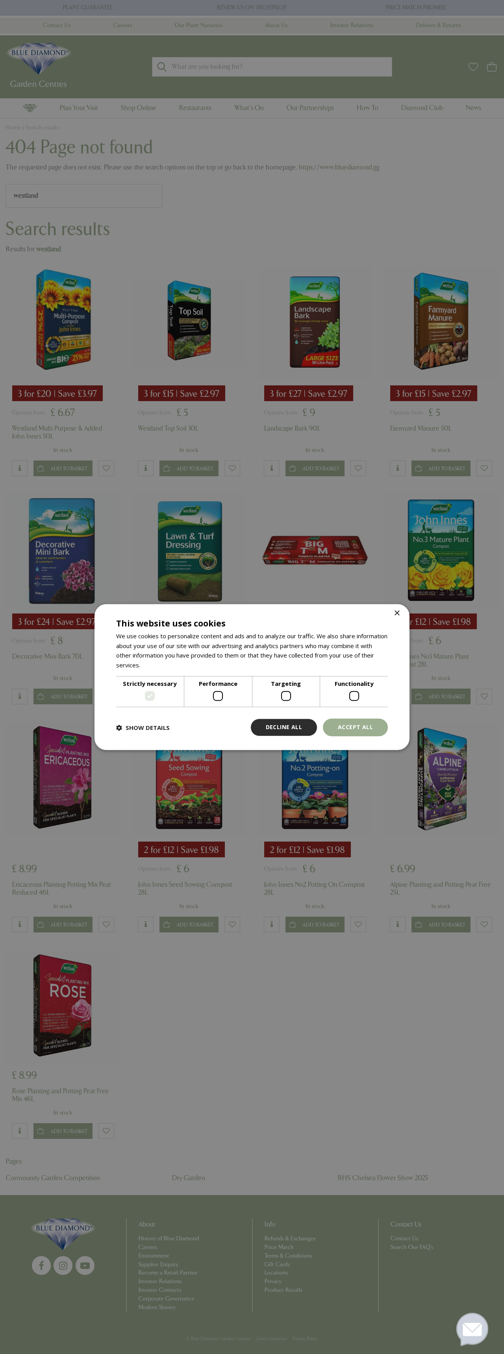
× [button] (397, 613)
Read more (157, 665)
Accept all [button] (355, 727)
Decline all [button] (284, 727)
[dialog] (252, 677)
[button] (143, 727)
